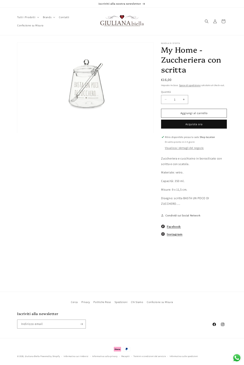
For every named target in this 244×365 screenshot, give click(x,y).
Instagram (174, 234)
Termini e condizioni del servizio (149, 356)
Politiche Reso (102, 302)
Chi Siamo (137, 302)
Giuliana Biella (32, 356)
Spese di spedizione (190, 85)
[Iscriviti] (81, 324)
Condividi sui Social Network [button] (183, 215)
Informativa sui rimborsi (76, 356)
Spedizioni (121, 302)
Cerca (74, 302)
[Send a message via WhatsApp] (237, 358)
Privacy (85, 302)
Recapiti (125, 356)
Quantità (166, 91)
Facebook (174, 226)
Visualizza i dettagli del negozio (184, 148)
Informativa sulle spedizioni (184, 356)
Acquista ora (194, 124)
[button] (28, 17)
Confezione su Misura (160, 302)
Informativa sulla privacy (105, 356)
